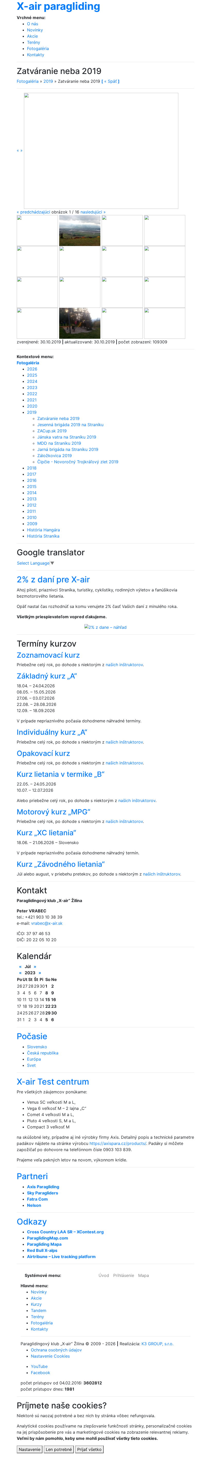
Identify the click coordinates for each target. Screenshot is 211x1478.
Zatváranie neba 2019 (58, 418)
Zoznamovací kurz (48, 655)
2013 (32, 498)
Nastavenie (29, 1449)
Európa (34, 1059)
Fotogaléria (38, 48)
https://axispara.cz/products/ (118, 1143)
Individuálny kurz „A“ (52, 732)
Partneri (32, 1176)
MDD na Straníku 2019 (59, 443)
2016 (32, 480)
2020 (32, 406)
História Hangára (43, 529)
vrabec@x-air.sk (47, 923)
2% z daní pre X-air (53, 579)
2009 (32, 523)
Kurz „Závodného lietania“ (61, 864)
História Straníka (43, 536)
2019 (48, 81)
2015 (32, 486)
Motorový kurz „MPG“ (53, 811)
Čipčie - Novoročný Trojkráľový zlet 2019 (77, 461)
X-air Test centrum (53, 1082)
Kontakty (35, 54)
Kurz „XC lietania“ (46, 832)
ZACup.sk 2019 (52, 430)
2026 (32, 368)
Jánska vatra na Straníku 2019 (66, 437)
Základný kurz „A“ (47, 676)
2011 (31, 511)
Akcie (32, 36)
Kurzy (36, 1304)
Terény (33, 42)
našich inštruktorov (124, 664)
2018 (32, 467)
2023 (32, 387)
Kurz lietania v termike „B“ (60, 774)
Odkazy (32, 1222)
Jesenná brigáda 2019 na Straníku (70, 424)
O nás (32, 23)
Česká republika (42, 1052)
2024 (32, 381)
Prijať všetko (89, 1449)
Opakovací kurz (43, 753)
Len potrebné (59, 1449)
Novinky (35, 29)
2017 (31, 474)
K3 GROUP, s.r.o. (157, 1343)
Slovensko (37, 1046)
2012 (32, 505)
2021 (32, 399)
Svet (31, 1065)
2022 (32, 393)
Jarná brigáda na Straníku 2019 (67, 449)
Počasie (32, 1036)
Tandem (38, 1310)
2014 (32, 492)
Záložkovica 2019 (54, 455)
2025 (32, 375)
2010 (32, 517)
